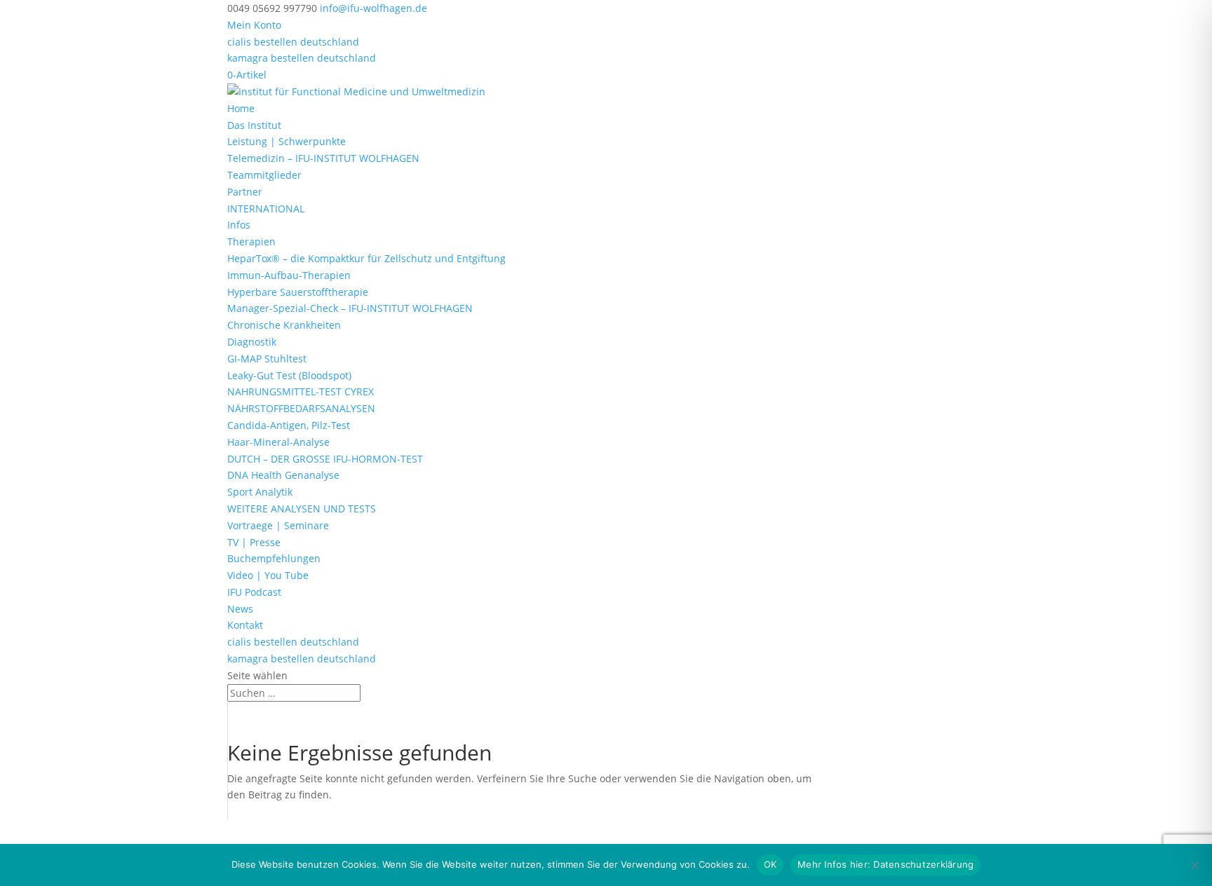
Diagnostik (251, 341)
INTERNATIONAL (265, 208)
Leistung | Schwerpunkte (286, 141)
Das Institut (254, 125)
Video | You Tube (268, 575)
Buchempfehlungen (274, 558)
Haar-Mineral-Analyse (278, 442)
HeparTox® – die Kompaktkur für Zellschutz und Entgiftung (366, 258)
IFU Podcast (254, 592)
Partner (244, 191)
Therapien (251, 241)
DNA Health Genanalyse (283, 475)
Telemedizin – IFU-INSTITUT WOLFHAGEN (323, 158)
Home (241, 108)
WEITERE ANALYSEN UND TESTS (301, 508)
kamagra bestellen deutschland (301, 57)
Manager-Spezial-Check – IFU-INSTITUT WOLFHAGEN (350, 308)
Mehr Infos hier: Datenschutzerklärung (885, 864)
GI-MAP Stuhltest (267, 358)
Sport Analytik (259, 491)
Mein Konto (254, 25)
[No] (1194, 865)
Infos (238, 224)
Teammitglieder (264, 175)
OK (770, 864)
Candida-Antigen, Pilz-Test (288, 425)
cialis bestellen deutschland (293, 41)
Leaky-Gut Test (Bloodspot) (289, 375)
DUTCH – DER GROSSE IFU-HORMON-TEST (325, 458)
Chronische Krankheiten (284, 325)
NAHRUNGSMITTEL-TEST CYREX (300, 391)
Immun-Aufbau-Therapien (289, 275)
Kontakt (245, 625)
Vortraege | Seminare (278, 525)
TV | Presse (254, 542)
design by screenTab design (436, 827)
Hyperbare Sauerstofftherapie (297, 292)
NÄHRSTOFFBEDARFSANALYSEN (301, 408)
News (240, 608)
